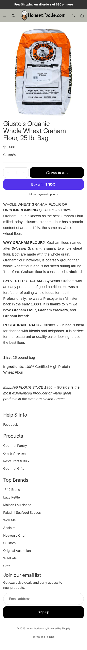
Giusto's (9, 155)
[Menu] (4, 15)
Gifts (6, 566)
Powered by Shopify (58, 628)
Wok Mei (9, 520)
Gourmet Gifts (13, 468)
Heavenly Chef (14, 535)
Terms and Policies (43, 636)
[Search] (13, 15)
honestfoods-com (36, 628)
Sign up (43, 612)
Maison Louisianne (17, 505)
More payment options (43, 194)
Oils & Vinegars (14, 453)
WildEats (10, 558)
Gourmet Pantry (15, 446)
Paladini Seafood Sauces (22, 512)
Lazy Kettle (11, 497)
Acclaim (9, 528)
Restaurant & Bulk (16, 461)
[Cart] (82, 15)
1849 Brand (11, 490)
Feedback (10, 425)
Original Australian (17, 551)
